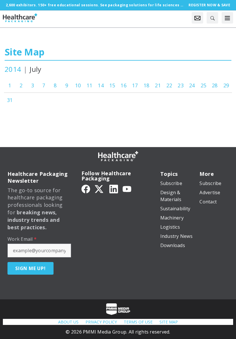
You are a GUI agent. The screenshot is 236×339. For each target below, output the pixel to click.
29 (226, 85)
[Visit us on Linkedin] (113, 189)
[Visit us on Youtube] (127, 189)
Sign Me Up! (30, 268)
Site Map (24, 52)
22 (169, 85)
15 (112, 85)
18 (147, 85)
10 (78, 85)
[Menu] (227, 18)
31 (10, 100)
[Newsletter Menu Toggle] (197, 18)
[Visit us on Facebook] (85, 189)
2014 (13, 69)
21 (158, 85)
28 (215, 85)
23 (181, 85)
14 (101, 85)
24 (192, 85)
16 (124, 85)
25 (204, 85)
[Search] (212, 18)
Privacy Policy (101, 322)
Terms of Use (138, 322)
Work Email (22, 239)
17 (135, 85)
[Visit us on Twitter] (99, 189)
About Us (68, 322)
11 (90, 85)
